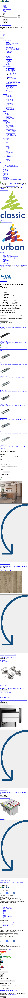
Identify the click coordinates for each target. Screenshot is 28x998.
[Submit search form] (19, 16)
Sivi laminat (8, 105)
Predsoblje (5, 263)
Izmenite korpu (15, 990)
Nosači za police (9, 127)
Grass (7, 144)
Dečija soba (5, 261)
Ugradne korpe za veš (11, 130)
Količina (2, 315)
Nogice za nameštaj (10, 68)
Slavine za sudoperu (10, 124)
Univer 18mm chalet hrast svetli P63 (8, 657)
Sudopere (8, 122)
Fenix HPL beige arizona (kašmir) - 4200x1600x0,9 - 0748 (13, 566)
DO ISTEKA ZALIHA (5, 570)
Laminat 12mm (9, 100)
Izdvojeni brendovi (7, 138)
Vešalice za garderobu (11, 135)
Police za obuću (9, 125)
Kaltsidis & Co (9, 156)
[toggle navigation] (3, 38)
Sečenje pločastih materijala (9, 165)
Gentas (7, 155)
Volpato (7, 153)
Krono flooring (9, 152)
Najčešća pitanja (6, 917)
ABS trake (8, 114)
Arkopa (7, 146)
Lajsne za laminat (10, 109)
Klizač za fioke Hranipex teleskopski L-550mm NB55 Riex (13, 364)
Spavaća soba (6, 260)
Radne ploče (8, 52)
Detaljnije (2, 220)
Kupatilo (5, 259)
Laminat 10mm (9, 99)
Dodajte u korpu (4, 320)
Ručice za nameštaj (10, 69)
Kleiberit (8, 160)
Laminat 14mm (9, 101)
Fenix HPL (2, 564)
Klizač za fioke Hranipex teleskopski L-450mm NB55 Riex (13, 391)
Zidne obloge (9, 59)
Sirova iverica (9, 44)
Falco (7, 142)
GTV (7, 143)
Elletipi (7, 159)
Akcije (4, 11)
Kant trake (5, 113)
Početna (2, 265)
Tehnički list (7, 471)
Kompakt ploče (9, 53)
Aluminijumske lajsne (11, 134)
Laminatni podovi (10, 104)
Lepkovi (5, 120)
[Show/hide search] (4, 14)
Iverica (7, 42)
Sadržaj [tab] (5, 22)
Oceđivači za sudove (10, 133)
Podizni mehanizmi (10, 86)
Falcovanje (5, 167)
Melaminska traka (10, 118)
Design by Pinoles (7, 9)
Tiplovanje (5, 177)
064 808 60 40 (22, 184)
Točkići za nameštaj (10, 70)
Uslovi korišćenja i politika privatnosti (11, 922)
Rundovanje (5, 175)
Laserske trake (9, 117)
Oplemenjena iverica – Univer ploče (14, 43)
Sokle (7, 90)
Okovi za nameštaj (7, 66)
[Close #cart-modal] (1, 975)
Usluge (4, 5)
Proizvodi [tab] (5, 19)
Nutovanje (5, 173)
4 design (8, 147)
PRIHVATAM (3, 997)
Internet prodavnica (7, 908)
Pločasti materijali (7, 40)
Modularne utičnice (10, 129)
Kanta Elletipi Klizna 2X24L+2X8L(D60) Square (11, 882)
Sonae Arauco (9, 157)
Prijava (15, 934)
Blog (4, 10)
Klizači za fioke (12, 78)
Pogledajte (2, 569)
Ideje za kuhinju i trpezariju (9, 258)
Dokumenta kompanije (8, 924)
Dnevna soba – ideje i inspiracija (10, 256)
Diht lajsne (8, 83)
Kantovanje (5, 170)
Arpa (7, 149)
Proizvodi (5, 3)
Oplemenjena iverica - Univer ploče (8, 655)
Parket (4, 111)
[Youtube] (10, 893)
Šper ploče (8, 64)
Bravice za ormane (10, 126)
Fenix (7, 55)
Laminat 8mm (9, 98)
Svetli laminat (9, 107)
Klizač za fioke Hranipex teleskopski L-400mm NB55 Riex (13, 405)
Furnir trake (8, 116)
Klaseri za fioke (12, 79)
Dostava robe (6, 178)
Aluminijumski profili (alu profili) (13, 82)
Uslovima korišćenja (11, 994)
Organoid (8, 56)
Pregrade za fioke (13, 81)
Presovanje (5, 174)
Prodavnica (2, 162)
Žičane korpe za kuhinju (11, 131)
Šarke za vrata (12, 75)
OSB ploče (8, 63)
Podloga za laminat (10, 108)
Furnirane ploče (9, 47)
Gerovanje (5, 169)
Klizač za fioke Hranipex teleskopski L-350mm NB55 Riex (13, 419)
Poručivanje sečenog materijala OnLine (12, 179)
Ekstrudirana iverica (10, 46)
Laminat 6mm (9, 95)
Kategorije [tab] (5, 20)
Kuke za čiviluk (9, 87)
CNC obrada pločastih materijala (10, 166)
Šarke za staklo (12, 74)
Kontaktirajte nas (4, 190)
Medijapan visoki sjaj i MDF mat (13, 49)
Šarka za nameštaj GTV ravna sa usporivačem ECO (12, 688)
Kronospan (8, 140)
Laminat (5, 94)
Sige (7, 151)
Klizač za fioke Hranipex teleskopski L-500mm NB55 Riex (13, 378)
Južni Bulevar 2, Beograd (12, 183)
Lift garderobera (9, 91)
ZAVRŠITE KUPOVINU (6, 990)
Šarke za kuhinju (12, 73)
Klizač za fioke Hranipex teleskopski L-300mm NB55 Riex (13, 433)
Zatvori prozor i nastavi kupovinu (7, 980)
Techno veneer (9, 57)
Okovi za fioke (9, 77)
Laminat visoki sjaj (10, 103)
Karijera (5, 914)
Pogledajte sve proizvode (5, 25)
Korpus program (6, 171)
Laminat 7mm (9, 96)
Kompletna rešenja (7, 255)
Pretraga (2, 16)
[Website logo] (4, 1)
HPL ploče (8, 60)
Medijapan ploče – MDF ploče (13, 48)
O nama (4, 6)
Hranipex (8, 148)
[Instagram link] (3, 893)
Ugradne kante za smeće (11, 85)
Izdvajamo (5, 121)
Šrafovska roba (9, 89)
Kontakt (5, 7)
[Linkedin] (14, 893)
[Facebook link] (7, 893)
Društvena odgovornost (8, 916)
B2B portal (5, 925)
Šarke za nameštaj (10, 72)
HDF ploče (8, 61)
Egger (7, 139)
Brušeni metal (9, 51)
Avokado (9, 949)
